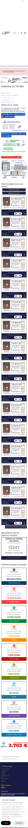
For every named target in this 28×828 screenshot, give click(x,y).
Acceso (17, 33)
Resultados (3, 771)
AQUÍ (7, 818)
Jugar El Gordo (14, 602)
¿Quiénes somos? (5, 768)
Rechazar (19, 823)
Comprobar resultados (14, 558)
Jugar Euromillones (14, 583)
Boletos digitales (4, 778)
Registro (3, 781)
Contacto (3, 773)
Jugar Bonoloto (14, 678)
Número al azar (14, 193)
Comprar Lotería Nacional (14, 734)
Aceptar (5, 823)
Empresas (3, 774)
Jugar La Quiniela (14, 659)
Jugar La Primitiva (14, 621)
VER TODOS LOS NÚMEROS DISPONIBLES (16, 527)
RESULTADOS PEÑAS (5, 775)
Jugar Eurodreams (14, 715)
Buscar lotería (14, 189)
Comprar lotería (4, 770)
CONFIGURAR (15, 814)
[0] (22, 33)
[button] (2, 81)
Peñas (2, 777)
